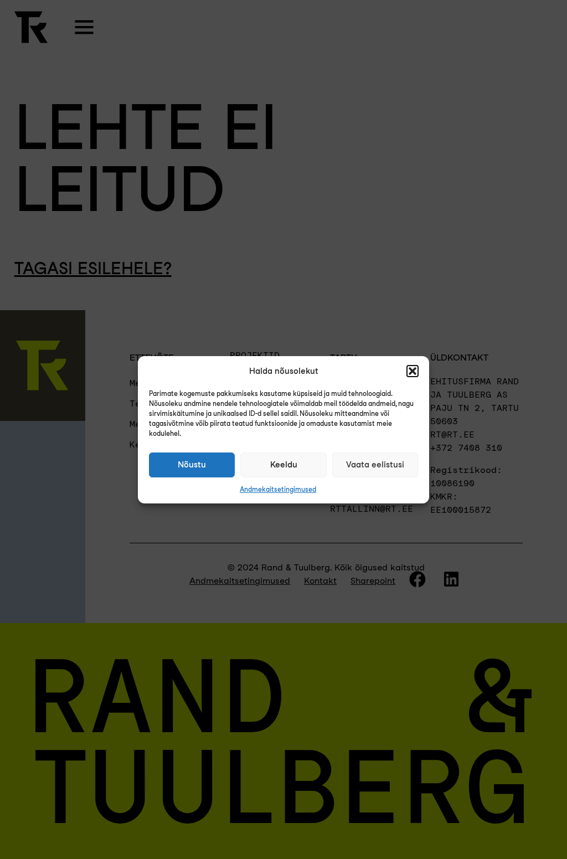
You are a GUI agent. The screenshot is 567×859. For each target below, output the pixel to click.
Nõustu (192, 465)
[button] (412, 371)
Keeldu (283, 465)
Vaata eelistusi (375, 465)
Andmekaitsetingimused (278, 489)
